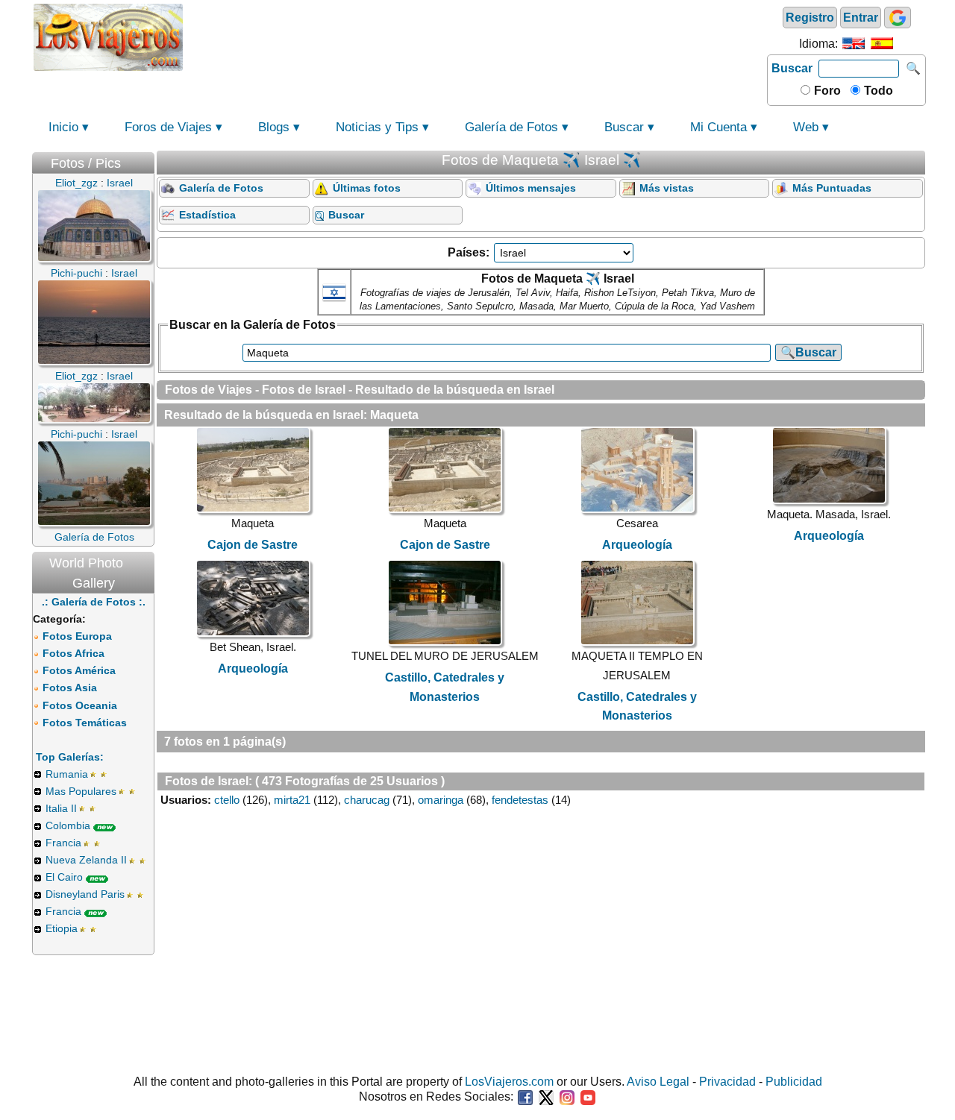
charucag (366, 799)
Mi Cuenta (718, 127)
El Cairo (64, 877)
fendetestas (520, 799)
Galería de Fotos (511, 127)
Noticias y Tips (377, 127)
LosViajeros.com (509, 1081)
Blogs (273, 127)
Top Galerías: (70, 757)
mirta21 (292, 799)
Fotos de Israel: (208, 781)
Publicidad (793, 1081)
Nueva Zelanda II (86, 860)
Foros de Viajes (168, 127)
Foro (826, 90)
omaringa (440, 799)
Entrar (860, 17)
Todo (877, 90)
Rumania (67, 774)
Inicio (63, 127)
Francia (63, 843)
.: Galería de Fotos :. (93, 602)
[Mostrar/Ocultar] (147, 160)
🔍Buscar (808, 352)
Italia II (61, 808)
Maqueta (394, 415)
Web (805, 127)
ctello (226, 799)
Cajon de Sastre (252, 544)
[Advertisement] (475, 35)
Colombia (68, 825)
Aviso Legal (658, 1081)
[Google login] (897, 17)
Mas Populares (81, 791)
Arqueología (637, 544)
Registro (810, 17)
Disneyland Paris (85, 894)
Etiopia (62, 928)
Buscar (791, 68)
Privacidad (727, 1081)
